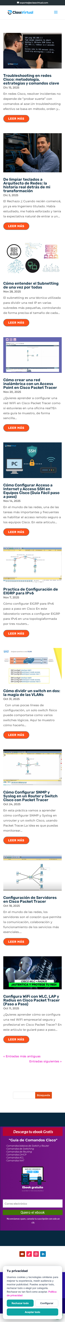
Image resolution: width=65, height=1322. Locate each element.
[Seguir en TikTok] (29, 1254)
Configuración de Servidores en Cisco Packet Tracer (30, 899)
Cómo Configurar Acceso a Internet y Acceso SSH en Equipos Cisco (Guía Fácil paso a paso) (31, 491)
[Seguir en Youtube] (22, 1254)
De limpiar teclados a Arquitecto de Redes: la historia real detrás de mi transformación (26, 185)
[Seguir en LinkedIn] (43, 1254)
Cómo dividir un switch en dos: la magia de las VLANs (31, 692)
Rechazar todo (20, 1303)
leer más (16, 118)
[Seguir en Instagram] (36, 1254)
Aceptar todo (32, 1312)
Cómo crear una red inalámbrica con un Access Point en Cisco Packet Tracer (30, 384)
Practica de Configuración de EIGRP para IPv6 (30, 591)
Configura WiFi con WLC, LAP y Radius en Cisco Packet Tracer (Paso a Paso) (31, 1000)
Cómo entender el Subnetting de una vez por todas (31, 285)
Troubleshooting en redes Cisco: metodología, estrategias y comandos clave (31, 79)
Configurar (46, 1303)
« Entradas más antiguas (22, 1056)
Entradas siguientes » (45, 1061)
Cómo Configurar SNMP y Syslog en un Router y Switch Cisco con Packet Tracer (30, 796)
